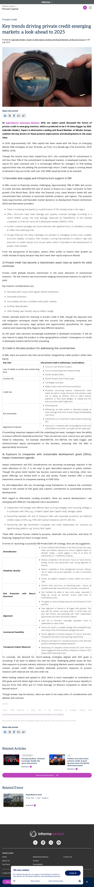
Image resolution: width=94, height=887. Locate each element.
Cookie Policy (7, 873)
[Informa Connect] (43, 842)
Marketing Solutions (40, 857)
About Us (6, 861)
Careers (36, 861)
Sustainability (38, 864)
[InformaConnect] (35, 842)
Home (4, 857)
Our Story (6, 864)
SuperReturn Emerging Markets (23, 122)
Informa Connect (8, 6)
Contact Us (67, 857)
